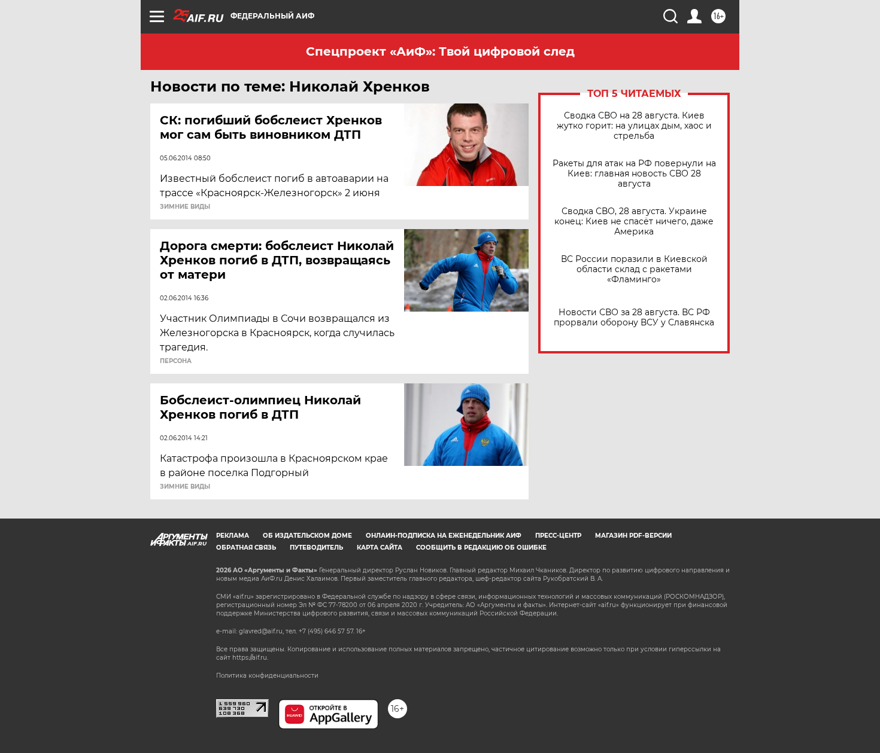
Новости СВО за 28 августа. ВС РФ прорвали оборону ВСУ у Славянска (634, 317)
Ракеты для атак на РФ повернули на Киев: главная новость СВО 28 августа (634, 173)
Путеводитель (316, 547)
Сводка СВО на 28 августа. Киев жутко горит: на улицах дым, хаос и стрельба (634, 126)
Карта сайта (379, 547)
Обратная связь (246, 547)
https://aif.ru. (250, 657)
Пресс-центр (558, 535)
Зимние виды (185, 207)
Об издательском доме (307, 535)
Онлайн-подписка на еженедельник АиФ (443, 535)
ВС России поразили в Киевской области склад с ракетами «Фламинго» (634, 269)
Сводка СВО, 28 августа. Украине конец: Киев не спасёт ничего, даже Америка (634, 221)
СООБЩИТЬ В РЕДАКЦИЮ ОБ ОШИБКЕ (481, 547)
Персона (176, 361)
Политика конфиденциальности (267, 675)
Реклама (232, 535)
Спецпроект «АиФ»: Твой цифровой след (440, 51)
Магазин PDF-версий (633, 535)
